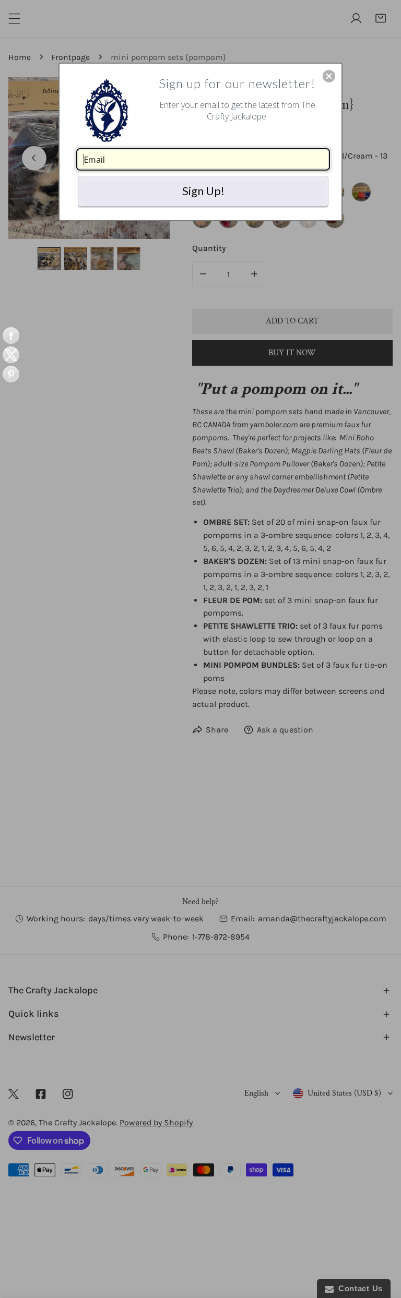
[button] (329, 76)
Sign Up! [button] (203, 191)
